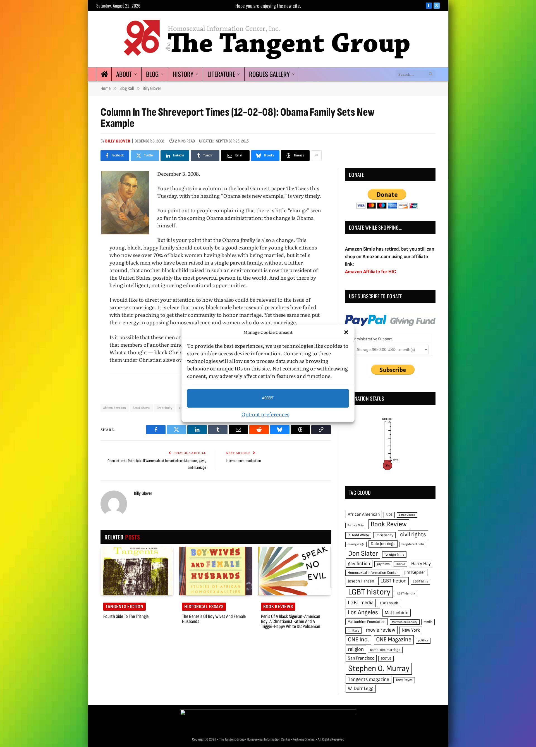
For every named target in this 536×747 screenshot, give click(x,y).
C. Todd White (358, 535)
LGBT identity (406, 593)
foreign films (394, 554)
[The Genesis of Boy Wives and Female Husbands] (215, 571)
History (183, 74)
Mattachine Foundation (367, 621)
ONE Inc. (358, 639)
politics (423, 640)
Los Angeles (363, 612)
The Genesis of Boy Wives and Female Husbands (214, 619)
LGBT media (361, 602)
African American (114, 408)
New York (411, 630)
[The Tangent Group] (268, 39)
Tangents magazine (368, 679)
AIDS (389, 515)
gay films (383, 564)
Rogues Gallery (269, 74)
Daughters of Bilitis (412, 544)
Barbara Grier (356, 525)
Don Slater (363, 553)
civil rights (413, 534)
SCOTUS (386, 658)
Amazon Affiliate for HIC (370, 272)
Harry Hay (421, 564)
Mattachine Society (404, 622)
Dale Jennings (383, 543)
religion (356, 649)
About (124, 74)
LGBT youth (389, 603)
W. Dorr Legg (361, 688)
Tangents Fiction (124, 607)
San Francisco (361, 658)
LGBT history (369, 592)
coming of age (356, 544)
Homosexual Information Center (373, 572)
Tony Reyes (404, 680)
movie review (380, 630)
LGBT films (420, 581)
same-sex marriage (385, 650)
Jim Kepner (414, 572)
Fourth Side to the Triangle (126, 616)
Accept (268, 398)
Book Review (389, 524)
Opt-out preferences (265, 414)
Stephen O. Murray (379, 669)
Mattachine (396, 613)
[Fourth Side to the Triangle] (136, 571)
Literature (221, 74)
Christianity (165, 408)
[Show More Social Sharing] (316, 155)
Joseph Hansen (361, 581)
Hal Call (400, 564)
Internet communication (243, 460)
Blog (152, 74)
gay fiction (359, 563)
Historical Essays (203, 607)
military (353, 630)
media (427, 622)
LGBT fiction (393, 581)
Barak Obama (141, 408)
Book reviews (278, 607)
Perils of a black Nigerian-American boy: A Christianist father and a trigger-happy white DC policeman (290, 621)
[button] (346, 332)
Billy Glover (117, 141)
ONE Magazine (393, 639)
